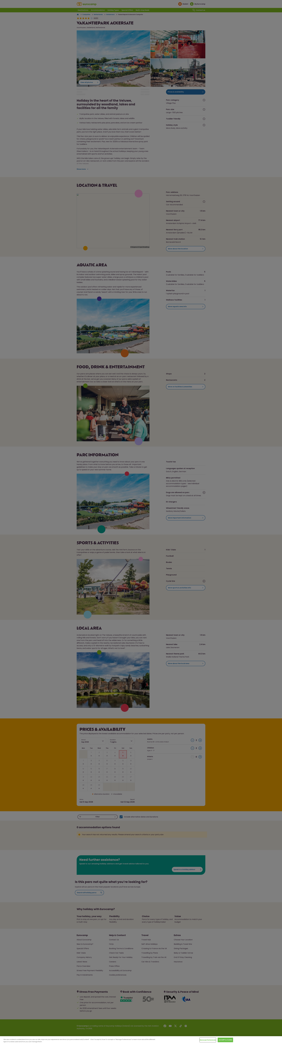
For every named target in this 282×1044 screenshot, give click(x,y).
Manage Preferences (208, 1040)
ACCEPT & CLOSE (225, 1040)
